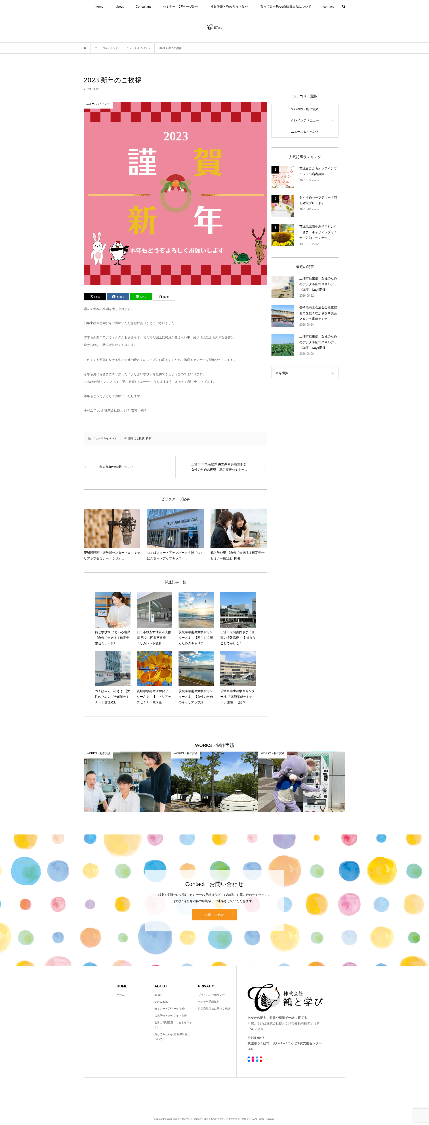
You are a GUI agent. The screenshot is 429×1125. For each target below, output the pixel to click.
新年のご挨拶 (136, 438)
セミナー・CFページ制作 (180, 6)
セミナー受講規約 (208, 1001)
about (120, 6)
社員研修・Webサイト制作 (229, 6)
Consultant (143, 6)
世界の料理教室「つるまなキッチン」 (173, 1025)
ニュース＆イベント (105, 438)
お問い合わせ (214, 915)
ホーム (121, 994)
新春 (148, 438)
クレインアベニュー (305, 120)
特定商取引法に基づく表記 (214, 1008)
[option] (127, 782)
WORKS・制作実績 (305, 109)
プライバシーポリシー (211, 994)
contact (328, 6)
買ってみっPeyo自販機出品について (285, 6)
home (99, 6)
